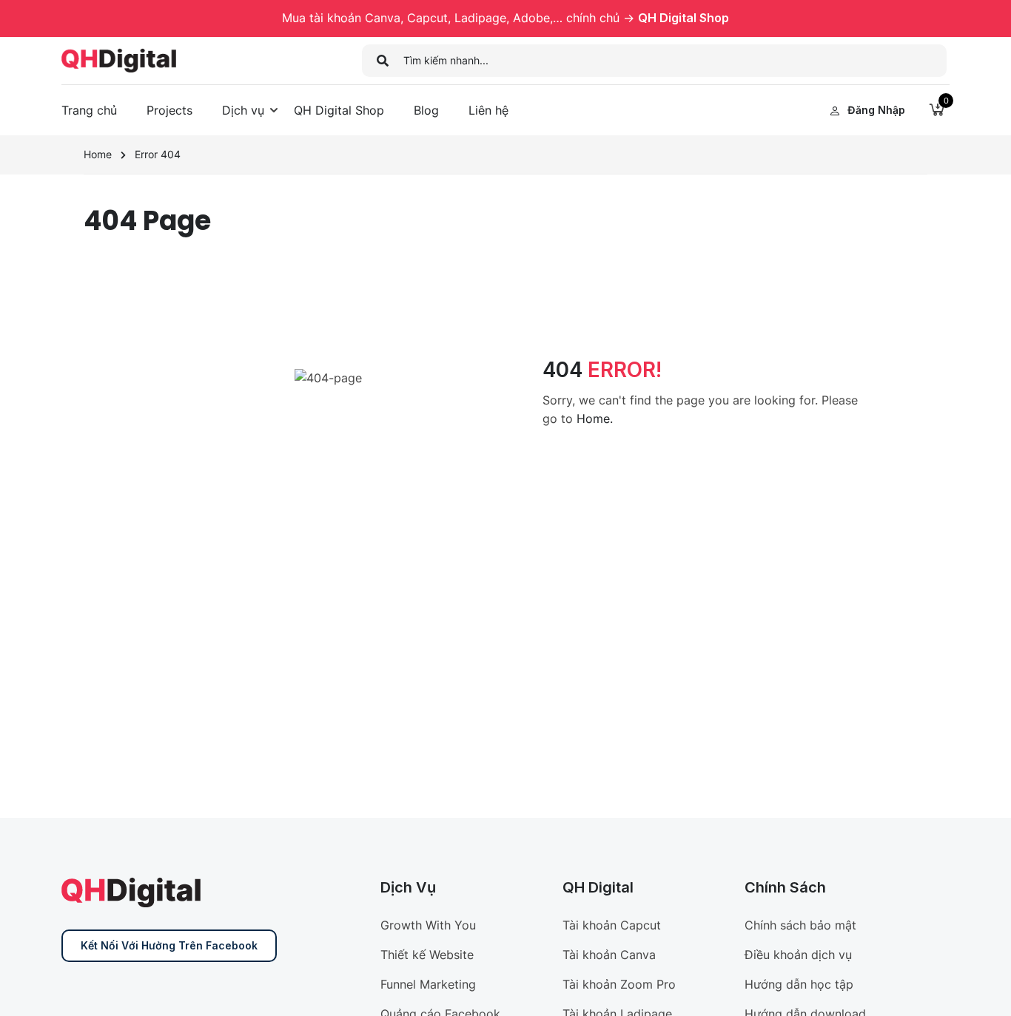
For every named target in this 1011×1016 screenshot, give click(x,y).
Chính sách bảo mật (800, 925)
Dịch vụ (243, 110)
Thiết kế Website (427, 954)
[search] (382, 60)
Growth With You (428, 925)
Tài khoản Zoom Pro (619, 984)
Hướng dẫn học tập (799, 984)
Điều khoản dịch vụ (798, 954)
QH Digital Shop (683, 17)
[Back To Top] (981, 990)
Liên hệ (488, 110)
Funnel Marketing (428, 984)
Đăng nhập (876, 110)
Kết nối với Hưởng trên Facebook (169, 945)
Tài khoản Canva (609, 954)
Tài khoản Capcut (611, 925)
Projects (169, 110)
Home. (595, 418)
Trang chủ (89, 110)
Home (98, 154)
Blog (426, 110)
